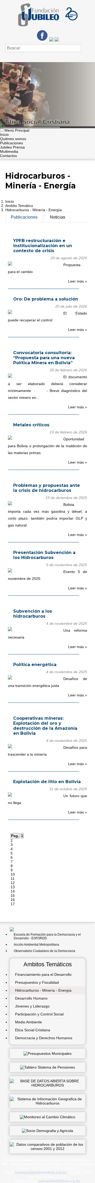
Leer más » (77, 281)
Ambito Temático (19, 206)
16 (13, 900)
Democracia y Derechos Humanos (43, 1038)
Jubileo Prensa (12, 147)
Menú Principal (16, 130)
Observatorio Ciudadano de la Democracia (44, 951)
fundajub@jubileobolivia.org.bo (40, 1172)
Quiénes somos (13, 139)
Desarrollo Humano (31, 998)
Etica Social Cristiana (32, 1030)
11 (13, 878)
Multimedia (9, 151)
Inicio (4, 134)
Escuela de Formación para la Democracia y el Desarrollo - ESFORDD (47, 936)
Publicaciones (11, 143)
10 (13, 874)
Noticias (57, 217)
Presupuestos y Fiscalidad (37, 982)
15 (13, 895)
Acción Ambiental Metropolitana (36, 944)
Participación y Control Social (39, 1014)
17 (13, 904)
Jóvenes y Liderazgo (32, 1006)
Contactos (8, 156)
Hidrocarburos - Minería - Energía (33, 210)
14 (13, 891)
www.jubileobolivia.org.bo (59, 1181)
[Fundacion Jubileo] (47, 28)
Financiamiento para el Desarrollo (43, 974)
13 (13, 887)
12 (13, 883)
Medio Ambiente (28, 1022)
